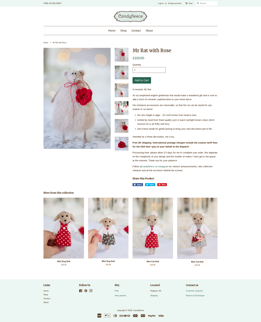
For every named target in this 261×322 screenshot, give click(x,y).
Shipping (154, 295)
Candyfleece (138, 310)
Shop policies (120, 295)
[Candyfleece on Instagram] (90, 291)
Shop (123, 30)
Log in (161, 3)
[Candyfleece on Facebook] (80, 291)
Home (111, 30)
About (149, 30)
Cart (190, 3)
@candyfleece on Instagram (154, 166)
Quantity (137, 64)
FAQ (117, 291)
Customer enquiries (194, 291)
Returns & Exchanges (195, 295)
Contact (136, 30)
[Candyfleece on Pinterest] (85, 291)
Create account (174, 3)
